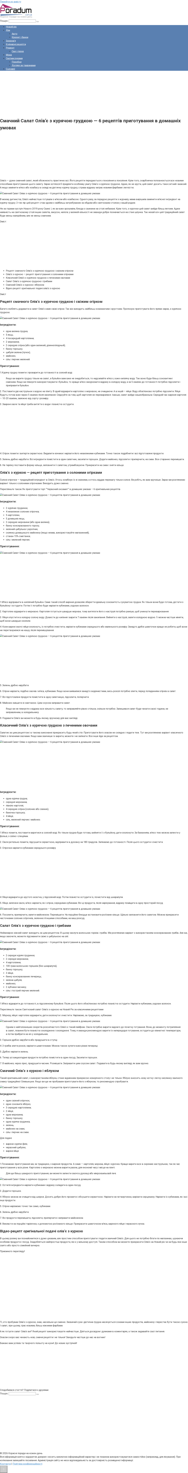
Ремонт (10, 47)
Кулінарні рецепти (16, 44)
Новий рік (11, 26)
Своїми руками (14, 58)
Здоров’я (11, 40)
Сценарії (10, 69)
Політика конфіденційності (27, 1463)
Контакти (5, 1463)
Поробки (16, 61)
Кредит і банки (20, 37)
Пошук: (4, 20)
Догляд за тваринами (24, 65)
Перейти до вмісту (10, 1)
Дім (8, 30)
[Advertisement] (88, 93)
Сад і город (18, 51)
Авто (14, 33)
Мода (9, 54)
